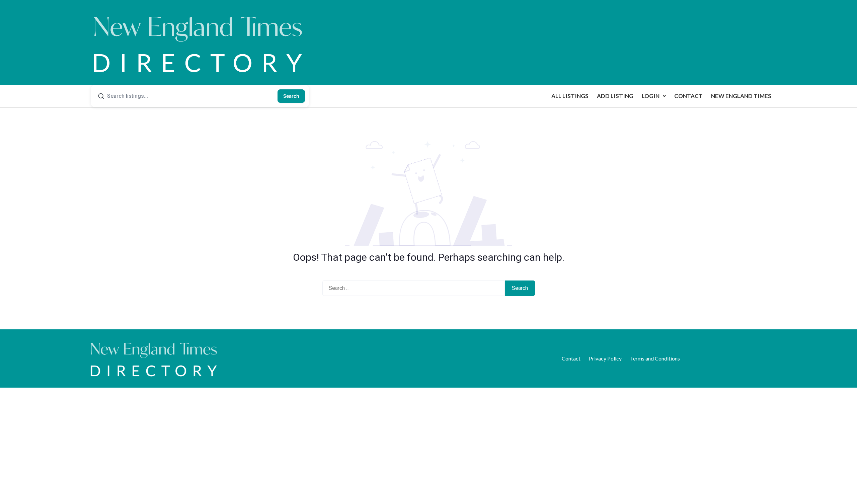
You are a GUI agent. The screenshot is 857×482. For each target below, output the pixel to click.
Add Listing (615, 96)
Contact (688, 96)
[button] (654, 96)
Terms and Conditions (655, 358)
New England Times (741, 96)
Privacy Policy (605, 358)
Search (291, 96)
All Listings (570, 96)
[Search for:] (413, 288)
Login (650, 96)
